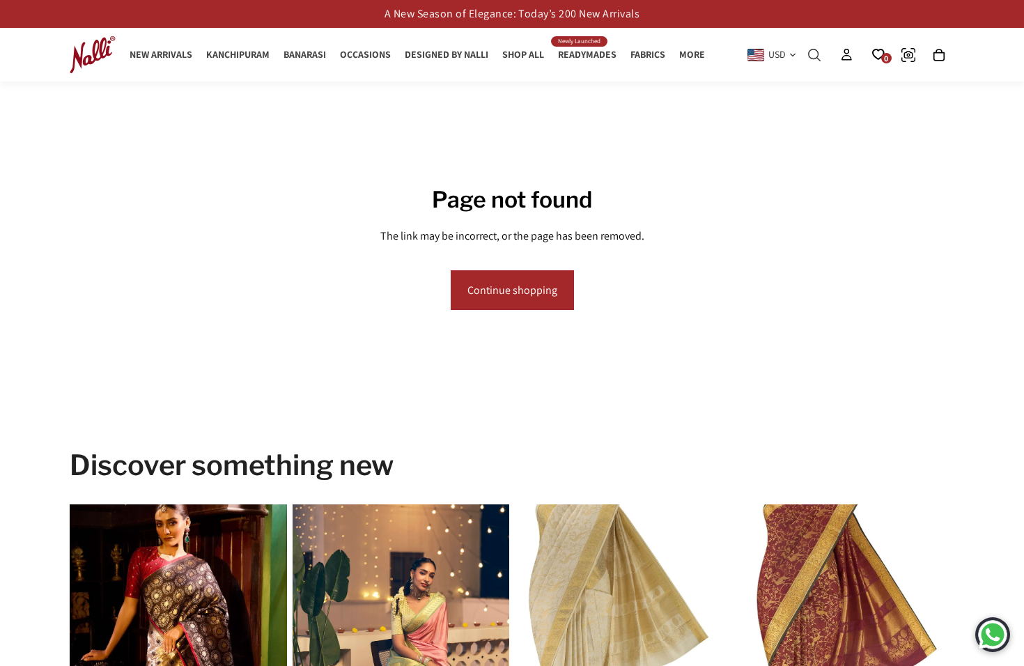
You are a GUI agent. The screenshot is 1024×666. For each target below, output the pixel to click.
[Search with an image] (908, 55)
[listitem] (692, 55)
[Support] (992, 634)
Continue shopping (512, 290)
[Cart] (939, 55)
